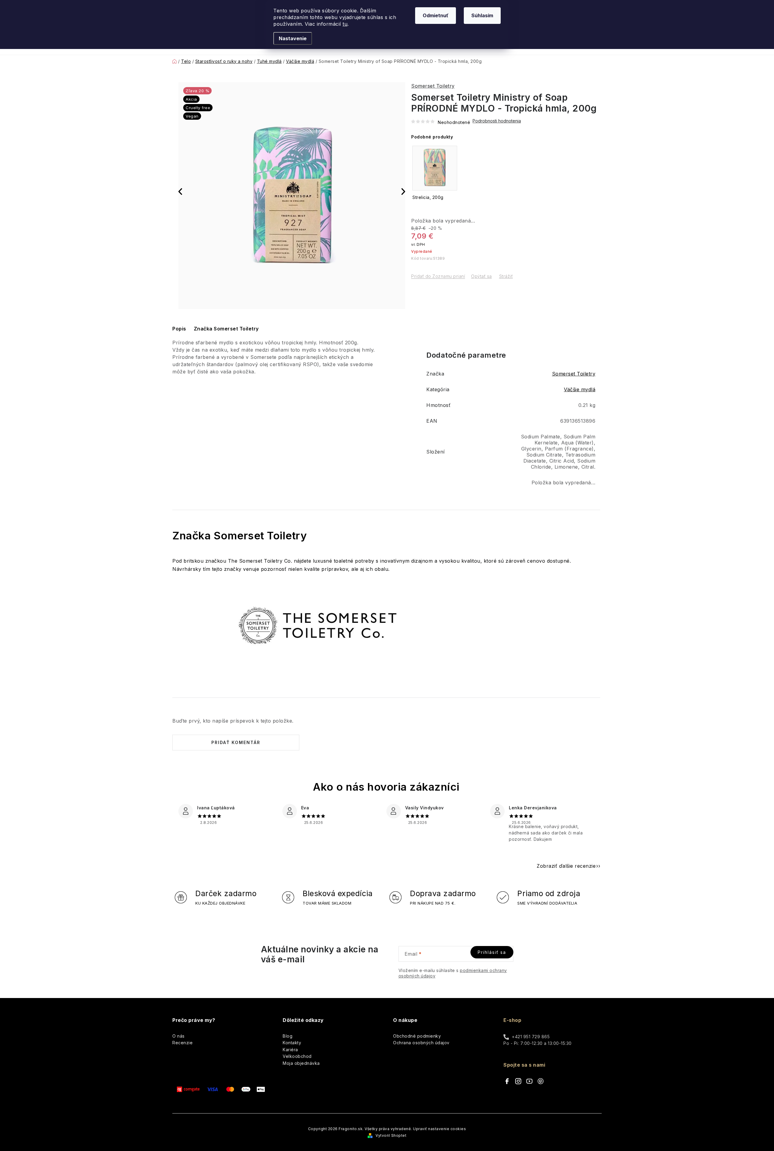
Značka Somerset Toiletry (226, 329)
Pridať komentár (235, 742)
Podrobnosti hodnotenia (497, 121)
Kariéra (290, 1049)
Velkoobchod (297, 1056)
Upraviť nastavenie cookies (439, 1129)
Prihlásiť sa (492, 952)
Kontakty (292, 1042)
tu (345, 24)
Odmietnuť (435, 15)
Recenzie (182, 1042)
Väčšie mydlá (579, 389)
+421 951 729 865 (531, 1036)
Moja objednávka (301, 1063)
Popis (179, 329)
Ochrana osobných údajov (421, 1042)
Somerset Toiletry (433, 86)
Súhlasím (482, 15)
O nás (178, 1036)
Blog (287, 1036)
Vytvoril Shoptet (391, 1135)
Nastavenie (293, 38)
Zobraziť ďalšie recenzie (566, 866)
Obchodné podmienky (417, 1036)
